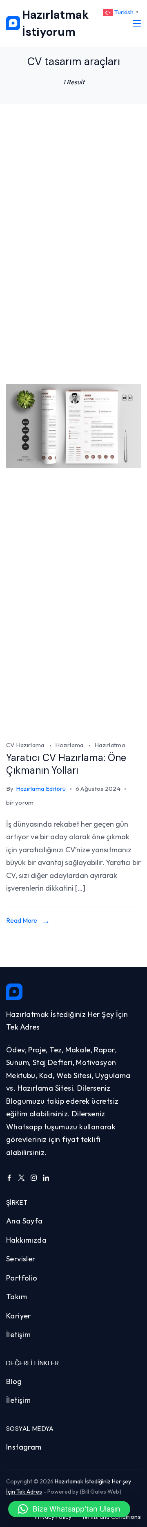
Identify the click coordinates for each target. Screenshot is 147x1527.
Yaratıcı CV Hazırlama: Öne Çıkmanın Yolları (66, 764)
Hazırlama (70, 745)
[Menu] (137, 24)
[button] (69, 1509)
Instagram (24, 1447)
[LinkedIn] (46, 1178)
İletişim (18, 1334)
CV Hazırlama (26, 745)
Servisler (21, 1258)
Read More (21, 920)
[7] (73, 729)
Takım (16, 1296)
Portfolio (22, 1278)
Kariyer (18, 1315)
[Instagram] (34, 1178)
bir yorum (20, 803)
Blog (14, 1381)
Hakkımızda (26, 1240)
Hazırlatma (109, 745)
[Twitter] (21, 1178)
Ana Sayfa (24, 1221)
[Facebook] (9, 1178)
